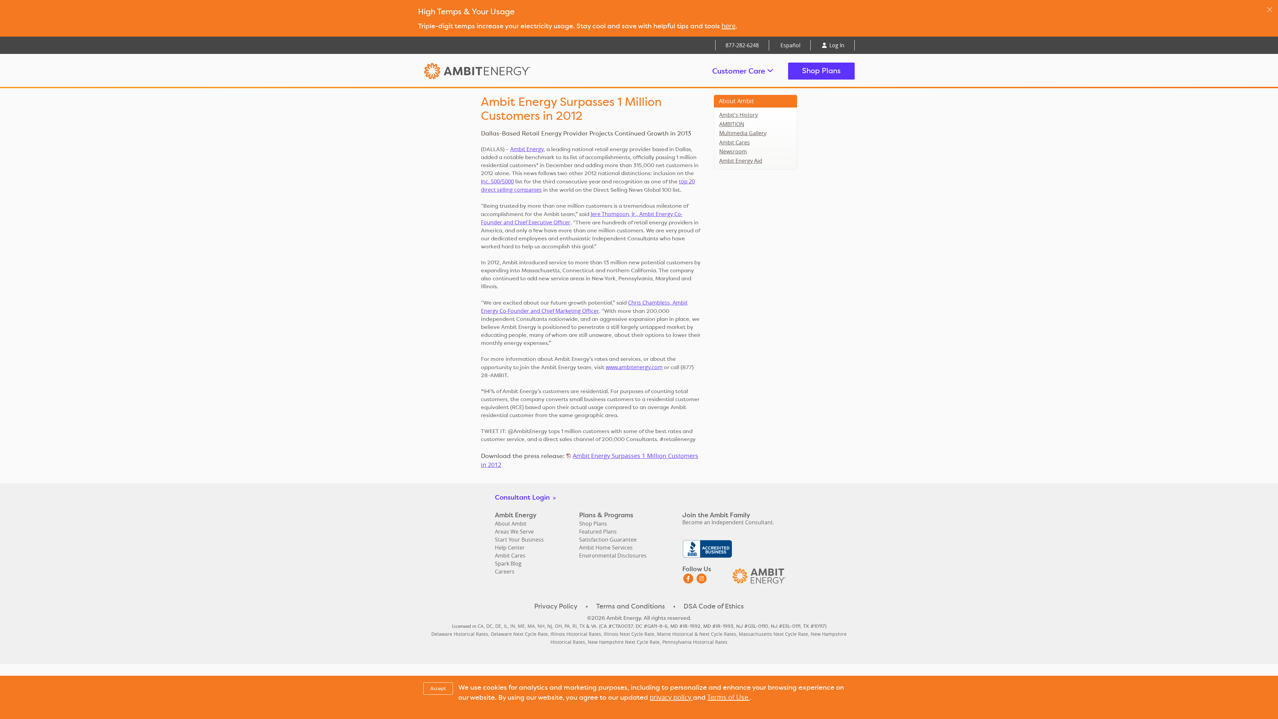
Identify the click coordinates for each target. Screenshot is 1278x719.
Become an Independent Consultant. (728, 522)
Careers (505, 571)
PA (567, 626)
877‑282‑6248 (742, 45)
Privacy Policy (555, 606)
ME (521, 626)
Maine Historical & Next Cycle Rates (696, 634)
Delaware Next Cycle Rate (519, 634)
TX (582, 626)
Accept (438, 688)
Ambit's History (738, 115)
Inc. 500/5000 (497, 181)
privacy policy (671, 697)
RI (574, 626)
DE (498, 626)
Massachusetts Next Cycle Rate (773, 634)
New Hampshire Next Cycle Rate (624, 642)
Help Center (510, 547)
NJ (549, 626)
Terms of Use (728, 697)
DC (489, 626)
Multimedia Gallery (742, 133)
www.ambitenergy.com (634, 367)
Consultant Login (525, 497)
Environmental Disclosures (613, 555)
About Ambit (736, 101)
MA (531, 626)
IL (506, 626)
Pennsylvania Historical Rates (695, 642)
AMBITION (731, 124)
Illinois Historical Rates (575, 634)
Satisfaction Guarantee (608, 539)
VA (593, 626)
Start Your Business (519, 539)
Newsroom (733, 151)
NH (540, 626)
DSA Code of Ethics (714, 606)
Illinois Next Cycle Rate (629, 634)
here (729, 25)
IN (512, 626)
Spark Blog (508, 563)
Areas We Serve (514, 531)
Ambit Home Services (606, 547)
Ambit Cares (734, 142)
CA (481, 626)
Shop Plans (821, 71)
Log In (836, 45)
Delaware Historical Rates (459, 634)
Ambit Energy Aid (740, 160)
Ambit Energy (489, 71)
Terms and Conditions (630, 606)
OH (558, 626)
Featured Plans (598, 531)
